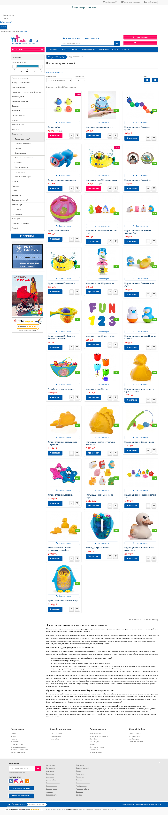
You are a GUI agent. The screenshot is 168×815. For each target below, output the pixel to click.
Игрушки (15, 120)
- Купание (16, 148)
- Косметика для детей (21, 144)
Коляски (15, 181)
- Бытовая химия (19, 172)
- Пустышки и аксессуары (22, 158)
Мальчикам (16, 111)
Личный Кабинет (135, 733)
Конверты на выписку (20, 78)
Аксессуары (16, 219)
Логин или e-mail (8, 15)
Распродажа (50, 774)
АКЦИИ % (125, 49)
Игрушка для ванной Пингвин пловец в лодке (139, 284)
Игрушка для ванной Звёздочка (60, 494)
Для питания (50, 777)
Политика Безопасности (19, 750)
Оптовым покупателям (18, 747)
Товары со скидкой (96, 752)
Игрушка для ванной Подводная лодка (101, 180)
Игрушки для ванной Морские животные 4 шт (101, 231)
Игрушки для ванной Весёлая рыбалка (139, 441)
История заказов (135, 736)
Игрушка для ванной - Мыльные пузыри (63, 600)
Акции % (15, 228)
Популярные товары (97, 747)
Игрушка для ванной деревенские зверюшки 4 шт (137, 231)
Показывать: (79, 76)
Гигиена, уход (50, 768)
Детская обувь (17, 205)
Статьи (115, 49)
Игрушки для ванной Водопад (98, 389)
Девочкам (15, 106)
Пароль (5, 18)
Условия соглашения (18, 752)
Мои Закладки (134, 739)
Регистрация (24, 31)
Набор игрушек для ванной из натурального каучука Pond (59, 548)
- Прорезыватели (19, 153)
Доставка (53, 49)
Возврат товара (55, 736)
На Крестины (17, 214)
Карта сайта (54, 739)
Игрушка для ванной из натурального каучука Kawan (139, 548)
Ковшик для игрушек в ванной (97, 547)
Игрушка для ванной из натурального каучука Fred (62, 443)
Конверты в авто (51, 786)
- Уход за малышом (20, 167)
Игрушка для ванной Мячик (58, 230)
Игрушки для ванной (76, 57)
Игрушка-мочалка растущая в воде (100, 127)
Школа (14, 191)
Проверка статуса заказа (21, 788)
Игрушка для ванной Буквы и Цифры (100, 336)
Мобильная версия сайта (21, 795)
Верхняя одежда (18, 115)
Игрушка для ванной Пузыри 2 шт (137, 180)
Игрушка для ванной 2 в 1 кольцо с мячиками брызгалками (61, 337)
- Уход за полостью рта (21, 177)
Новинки (92, 744)
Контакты (74, 49)
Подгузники (16, 209)
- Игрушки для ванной (21, 139)
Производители (95, 733)
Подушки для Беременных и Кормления (27, 92)
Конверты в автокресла (21, 83)
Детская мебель (18, 125)
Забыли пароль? (6, 22)
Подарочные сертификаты (99, 736)
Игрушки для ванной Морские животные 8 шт (140, 496)
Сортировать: (51, 76)
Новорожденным (18, 97)
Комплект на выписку (83, 783)
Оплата (64, 49)
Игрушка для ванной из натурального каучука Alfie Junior (139, 390)
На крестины (80, 777)
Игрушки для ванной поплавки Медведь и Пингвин (140, 337)
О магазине (104, 49)
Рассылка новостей (136, 742)
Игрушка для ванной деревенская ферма (99, 496)
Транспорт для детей (20, 200)
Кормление (16, 186)
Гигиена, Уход (17, 134)
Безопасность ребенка (20, 223)
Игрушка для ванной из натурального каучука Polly (100, 443)
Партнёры (93, 739)
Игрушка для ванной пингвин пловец (62, 180)
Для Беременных (18, 87)
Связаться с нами (56, 733)
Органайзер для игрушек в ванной (61, 389)
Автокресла (16, 195)
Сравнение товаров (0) (54, 72)
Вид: (145, 76)
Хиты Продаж (94, 742)
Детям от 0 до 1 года (20, 101)
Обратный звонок (140, 43)
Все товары (94, 750)
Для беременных (81, 786)
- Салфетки (17, 162)
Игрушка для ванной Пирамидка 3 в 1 (100, 283)
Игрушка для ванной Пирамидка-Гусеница (137, 128)
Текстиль (15, 129)
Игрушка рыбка (54, 127)
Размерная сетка (89, 49)
